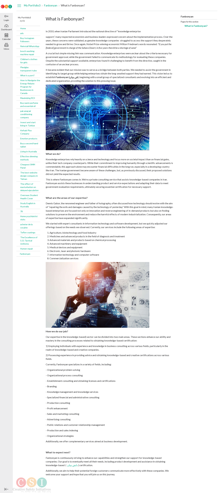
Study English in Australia (27, 205)
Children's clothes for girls (28, 61)
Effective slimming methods (29, 158)
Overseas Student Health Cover (29, 197)
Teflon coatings (27, 232)
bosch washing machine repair (27, 53)
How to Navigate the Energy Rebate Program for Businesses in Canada (30, 86)
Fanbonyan (25, 254)
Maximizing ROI (27, 98)
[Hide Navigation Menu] (19, 5)
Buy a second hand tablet (29, 145)
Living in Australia (28, 151)
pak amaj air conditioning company (26, 114)
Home (23, 28)
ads (22, 33)
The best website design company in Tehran (29, 175)
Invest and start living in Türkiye (28, 124)
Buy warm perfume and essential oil (29, 104)
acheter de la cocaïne (26, 226)
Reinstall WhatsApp (29, 46)
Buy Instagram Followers (27, 40)
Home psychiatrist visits (29, 218)
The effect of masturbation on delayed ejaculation (29, 187)
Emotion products (28, 138)
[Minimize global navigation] (6, 489)
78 (21, 211)
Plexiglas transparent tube (28, 69)
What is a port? (27, 75)
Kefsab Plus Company (26, 132)
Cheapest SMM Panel (27, 166)
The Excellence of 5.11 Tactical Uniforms (28, 240)
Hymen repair (26, 248)
